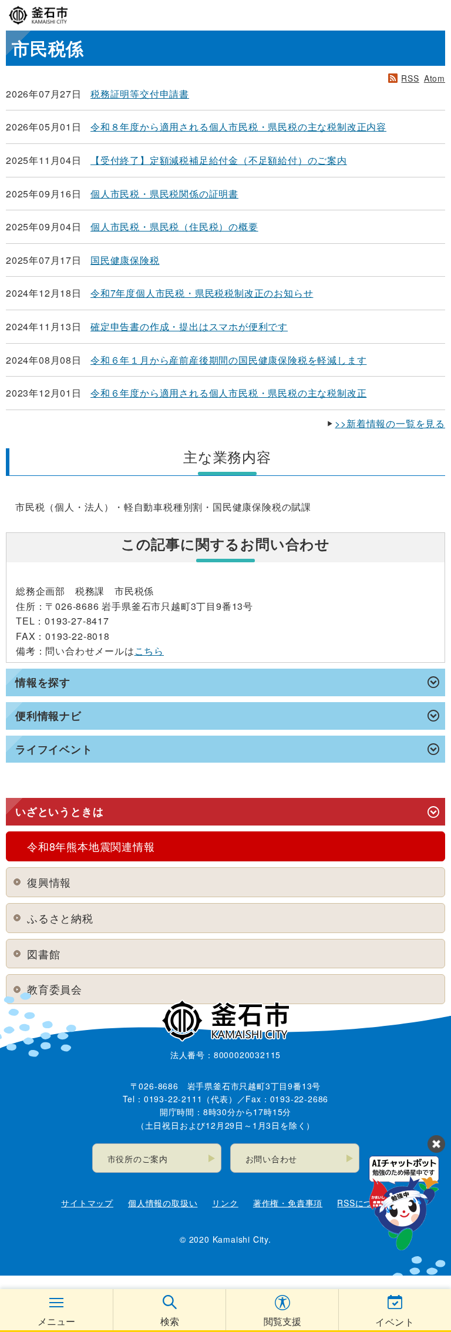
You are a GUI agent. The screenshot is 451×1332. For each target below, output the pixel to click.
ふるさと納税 (60, 917)
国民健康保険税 (125, 260)
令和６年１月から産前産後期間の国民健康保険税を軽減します (228, 360)
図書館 (43, 953)
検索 (169, 1321)
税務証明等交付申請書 (139, 93)
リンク (225, 1203)
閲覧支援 (282, 1321)
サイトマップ (87, 1203)
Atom (434, 78)
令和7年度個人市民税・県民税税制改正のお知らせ (201, 293)
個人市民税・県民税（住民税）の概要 (174, 226)
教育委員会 (54, 989)
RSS (410, 78)
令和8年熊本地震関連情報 (91, 846)
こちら (149, 650)
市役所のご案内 (138, 1159)
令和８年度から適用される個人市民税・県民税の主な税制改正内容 (238, 126)
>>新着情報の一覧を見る (390, 423)
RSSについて (363, 1203)
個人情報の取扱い (162, 1203)
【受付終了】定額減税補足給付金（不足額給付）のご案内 (218, 160)
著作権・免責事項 (287, 1203)
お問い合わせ (271, 1159)
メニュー (56, 1321)
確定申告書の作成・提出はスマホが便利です (189, 326)
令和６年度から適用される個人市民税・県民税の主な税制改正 (228, 393)
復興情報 (49, 882)
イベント (395, 1321)
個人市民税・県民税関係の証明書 (164, 193)
